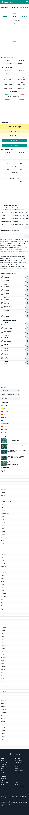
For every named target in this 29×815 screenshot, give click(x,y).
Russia (2, 525)
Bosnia (3, 578)
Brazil (2, 581)
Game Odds (14, 145)
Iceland (3, 630)
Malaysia (3, 672)
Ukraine (3, 544)
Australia (3, 474)
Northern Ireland (5, 513)
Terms (16, 780)
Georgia (3, 618)
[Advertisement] (14, 41)
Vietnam (3, 736)
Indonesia (3, 636)
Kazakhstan (4, 657)
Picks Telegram (4, 766)
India (2, 633)
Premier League (18, 760)
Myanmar (3, 685)
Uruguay (3, 727)
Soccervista (3, 778)
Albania (3, 554)
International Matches (6, 501)
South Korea (4, 712)
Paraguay (3, 691)
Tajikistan (3, 715)
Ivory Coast (4, 645)
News (2, 770)
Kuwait (2, 663)
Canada (3, 584)
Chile (2, 587)
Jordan (2, 654)
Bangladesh (4, 572)
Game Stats (14, 140)
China (2, 590)
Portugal (5, 426)
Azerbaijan (3, 566)
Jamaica (3, 648)
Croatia (3, 483)
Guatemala (3, 624)
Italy (4, 414)
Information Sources (19, 786)
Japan (2, 651)
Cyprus (2, 602)
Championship (18, 762)
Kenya (2, 660)
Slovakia (3, 528)
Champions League (19, 770)
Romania (3, 522)
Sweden (3, 534)
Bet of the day (4, 762)
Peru (2, 694)
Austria (3, 477)
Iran (2, 639)
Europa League (18, 772)
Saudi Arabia (4, 700)
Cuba (2, 599)
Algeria (2, 557)
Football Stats (4, 786)
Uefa (4, 420)
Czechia (3, 486)
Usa (2, 547)
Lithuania (3, 666)
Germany (5, 411)
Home (2, 760)
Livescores (3, 768)
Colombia (3, 593)
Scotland (5, 432)
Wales (2, 739)
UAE (2, 724)
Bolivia (2, 575)
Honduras (3, 627)
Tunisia (3, 721)
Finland (3, 492)
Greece (3, 495)
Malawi (3, 669)
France (4, 417)
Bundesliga (17, 766)
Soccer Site (3, 790)
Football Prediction (5, 792)
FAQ (16, 778)
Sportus (2, 784)
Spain (4, 408)
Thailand (3, 718)
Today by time (4, 764)
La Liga (16, 764)
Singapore (3, 706)
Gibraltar (3, 621)
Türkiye (3, 540)
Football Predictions (5, 782)
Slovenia (3, 531)
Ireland (2, 504)
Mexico (3, 510)
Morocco (3, 682)
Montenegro (4, 679)
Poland (3, 519)
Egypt (2, 609)
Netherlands (6, 423)
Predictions (3, 780)
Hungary (3, 498)
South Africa (4, 709)
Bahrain (3, 569)
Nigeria (3, 688)
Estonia (3, 612)
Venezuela (3, 733)
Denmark (3, 489)
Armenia (3, 563)
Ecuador (3, 606)
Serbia (2, 703)
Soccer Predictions (5, 788)
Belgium (5, 429)
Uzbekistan (3, 730)
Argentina (3, 471)
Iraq (2, 642)
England (5, 405)
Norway (3, 516)
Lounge (2, 772)
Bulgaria (3, 480)
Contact (16, 784)
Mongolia (3, 675)
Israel (2, 507)
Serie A (16, 768)
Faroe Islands (4, 615)
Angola (3, 560)
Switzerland (4, 537)
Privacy (16, 782)
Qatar (2, 697)
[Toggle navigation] (27, 2)
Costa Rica (3, 596)
